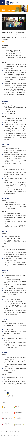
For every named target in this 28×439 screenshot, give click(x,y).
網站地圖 (8, 435)
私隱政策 (18, 435)
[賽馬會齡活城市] (11, 3)
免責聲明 (13, 435)
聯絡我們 (3, 435)
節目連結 (4, 41)
